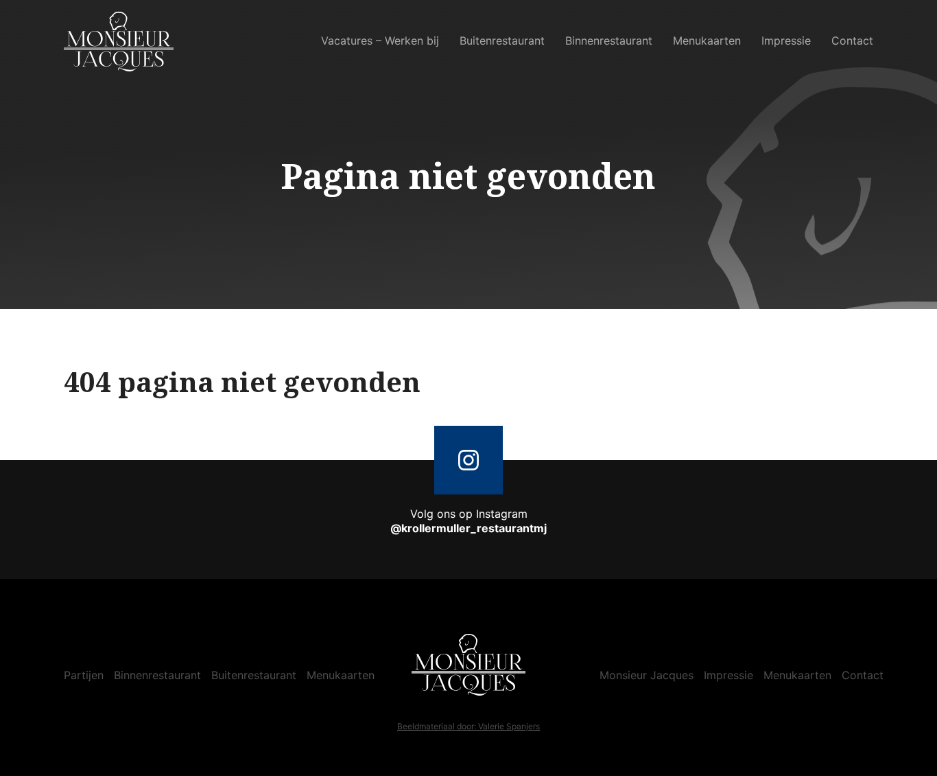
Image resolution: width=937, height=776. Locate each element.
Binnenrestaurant (608, 40)
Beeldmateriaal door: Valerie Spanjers (468, 726)
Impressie (786, 40)
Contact (852, 40)
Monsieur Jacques (646, 675)
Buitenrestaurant (502, 40)
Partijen (84, 675)
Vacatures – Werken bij (380, 40)
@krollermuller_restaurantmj (468, 528)
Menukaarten (707, 40)
